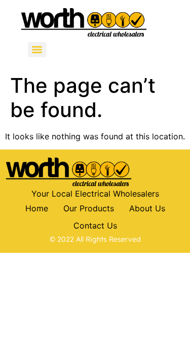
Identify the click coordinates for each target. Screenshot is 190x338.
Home (36, 208)
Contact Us (95, 225)
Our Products (88, 208)
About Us (147, 208)
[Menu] (37, 49)
